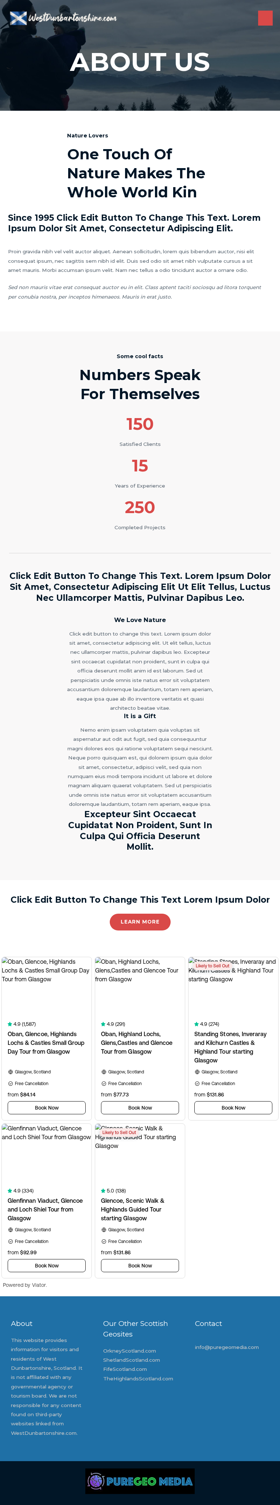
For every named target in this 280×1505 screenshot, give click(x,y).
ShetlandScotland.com (131, 1360)
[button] (140, 922)
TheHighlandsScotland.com (138, 1378)
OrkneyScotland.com (129, 1351)
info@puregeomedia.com (227, 1347)
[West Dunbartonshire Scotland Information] (62, 18)
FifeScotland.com (125, 1369)
